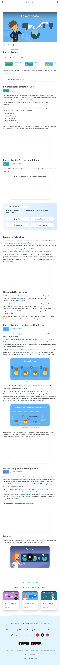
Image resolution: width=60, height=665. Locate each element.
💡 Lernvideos (18, 225)
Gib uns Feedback (30, 654)
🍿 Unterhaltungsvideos (42, 219)
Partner (52, 629)
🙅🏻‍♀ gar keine (17, 219)
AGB (27, 650)
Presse (31, 635)
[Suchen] (56, 5)
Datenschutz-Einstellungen (48, 650)
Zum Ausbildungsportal (31, 623)
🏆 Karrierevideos (42, 225)
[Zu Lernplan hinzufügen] (4, 44)
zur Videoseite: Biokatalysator (31, 582)
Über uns (11, 629)
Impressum (20, 650)
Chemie (5, 49)
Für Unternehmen (39, 629)
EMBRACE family (33, 658)
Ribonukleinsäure (23, 296)
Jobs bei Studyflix (24, 629)
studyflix (31, 2)
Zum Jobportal (47, 623)
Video (7, 73)
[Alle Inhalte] (2, 2)
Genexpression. (21, 300)
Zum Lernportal (15, 623)
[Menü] (57, 2)
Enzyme (17, 49)
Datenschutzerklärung (51, 231)
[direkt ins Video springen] (30, 369)
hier (36, 542)
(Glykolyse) (50, 484)
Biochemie (11, 49)
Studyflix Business (19, 635)
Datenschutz (34, 650)
